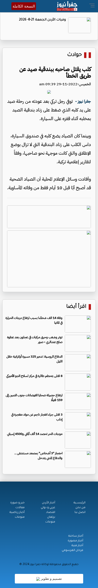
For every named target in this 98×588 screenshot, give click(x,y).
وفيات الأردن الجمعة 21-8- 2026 (42, 20)
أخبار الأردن (48, 503)
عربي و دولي (48, 507)
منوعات (50, 522)
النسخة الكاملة (24, 6)
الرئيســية (79, 503)
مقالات (20, 507)
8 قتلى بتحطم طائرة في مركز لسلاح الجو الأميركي (34, 375)
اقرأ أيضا (76, 307)
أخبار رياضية (17, 512)
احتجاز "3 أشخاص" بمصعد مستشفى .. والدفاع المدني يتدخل (38, 455)
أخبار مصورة (75, 541)
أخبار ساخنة (75, 536)
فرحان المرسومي (72, 550)
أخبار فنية (77, 545)
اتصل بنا (80, 512)
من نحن (80, 507)
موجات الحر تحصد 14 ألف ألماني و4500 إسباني (34, 434)
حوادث (74, 55)
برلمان (51, 517)
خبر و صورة (17, 503)
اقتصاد (50, 512)
